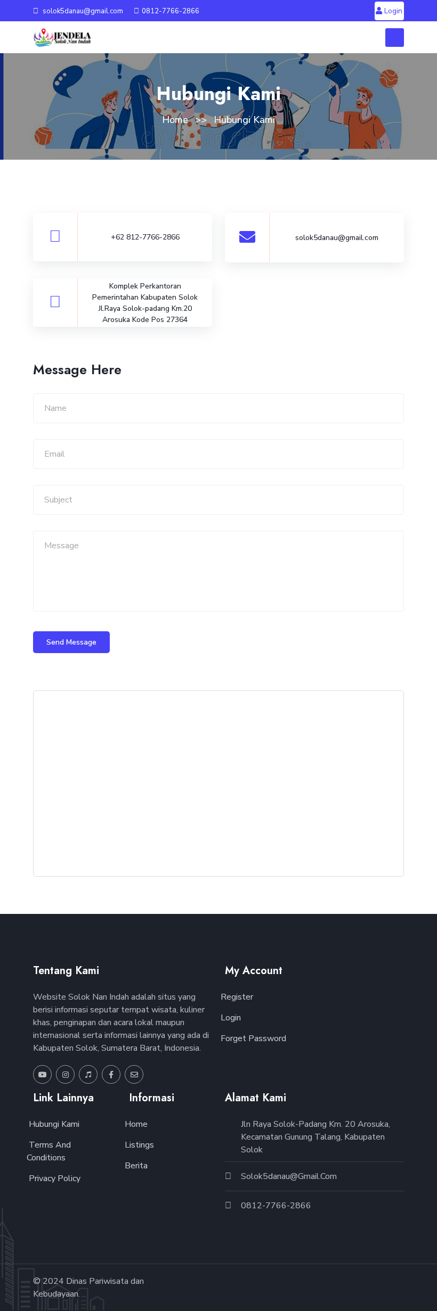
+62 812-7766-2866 (145, 237)
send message (71, 642)
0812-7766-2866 (170, 11)
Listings (138, 1145)
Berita (135, 1166)
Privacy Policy (53, 1178)
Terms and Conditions (49, 1151)
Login (392, 11)
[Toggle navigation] (394, 37)
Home (175, 119)
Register (235, 997)
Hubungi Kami (53, 1124)
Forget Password (252, 1038)
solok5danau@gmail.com (82, 11)
